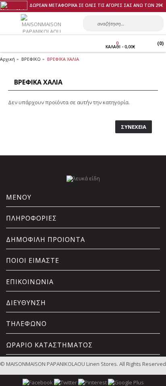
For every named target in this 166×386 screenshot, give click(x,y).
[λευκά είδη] (83, 178)
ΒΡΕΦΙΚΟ (31, 59)
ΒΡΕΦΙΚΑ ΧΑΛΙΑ (63, 59)
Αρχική (7, 59)
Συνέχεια (133, 126)
